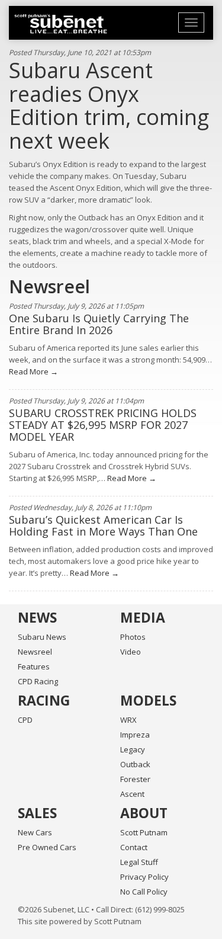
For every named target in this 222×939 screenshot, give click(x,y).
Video (130, 651)
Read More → (33, 371)
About (144, 812)
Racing (44, 700)
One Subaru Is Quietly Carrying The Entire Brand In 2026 (99, 324)
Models (148, 700)
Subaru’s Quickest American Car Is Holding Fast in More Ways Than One (103, 525)
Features (34, 666)
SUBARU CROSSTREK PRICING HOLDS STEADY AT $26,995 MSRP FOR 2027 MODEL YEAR (103, 425)
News (37, 617)
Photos (133, 637)
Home (60, 24)
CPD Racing (38, 681)
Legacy (132, 749)
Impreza (135, 734)
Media (142, 617)
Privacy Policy (144, 876)
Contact (133, 847)
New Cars (35, 832)
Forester (135, 779)
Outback (135, 764)
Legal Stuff (139, 862)
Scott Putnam (144, 832)
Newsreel (35, 651)
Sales (37, 812)
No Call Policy (144, 891)
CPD (25, 719)
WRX (128, 719)
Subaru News (42, 637)
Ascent (132, 794)
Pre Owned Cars (47, 847)
